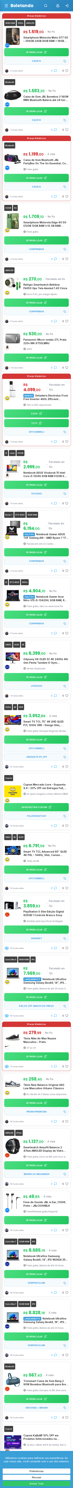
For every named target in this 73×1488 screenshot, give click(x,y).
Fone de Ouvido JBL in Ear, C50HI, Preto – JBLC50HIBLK (44, 1204)
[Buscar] (45, 5)
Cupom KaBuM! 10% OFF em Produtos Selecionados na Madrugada (40, 1437)
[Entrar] (66, 5)
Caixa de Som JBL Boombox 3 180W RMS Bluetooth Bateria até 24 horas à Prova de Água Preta (45, 98)
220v (34, 413)
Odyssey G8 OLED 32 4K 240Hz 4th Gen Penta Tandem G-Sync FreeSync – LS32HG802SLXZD (45, 661)
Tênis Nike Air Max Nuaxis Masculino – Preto (39, 1040)
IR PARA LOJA (34, 52)
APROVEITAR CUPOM (34, 807)
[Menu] (6, 5)
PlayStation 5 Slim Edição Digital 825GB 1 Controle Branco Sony (43, 913)
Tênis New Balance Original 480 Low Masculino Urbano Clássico (43, 1086)
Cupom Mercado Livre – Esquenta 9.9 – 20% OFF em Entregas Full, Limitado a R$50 (44, 786)
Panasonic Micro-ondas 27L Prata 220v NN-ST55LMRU (44, 341)
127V (34, 423)
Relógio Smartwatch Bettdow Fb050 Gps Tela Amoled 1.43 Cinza (45, 286)
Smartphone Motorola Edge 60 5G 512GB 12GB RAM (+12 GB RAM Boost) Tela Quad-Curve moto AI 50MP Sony (44, 224)
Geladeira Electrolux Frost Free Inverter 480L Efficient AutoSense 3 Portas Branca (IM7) (45, 397)
